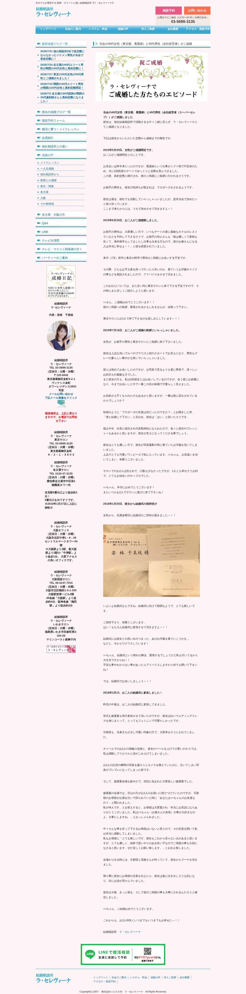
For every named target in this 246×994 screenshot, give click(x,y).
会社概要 (173, 28)
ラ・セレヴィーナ (130, 931)
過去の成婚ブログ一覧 (56, 111)
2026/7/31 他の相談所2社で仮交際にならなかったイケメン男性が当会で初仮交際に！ (62, 55)
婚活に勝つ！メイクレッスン (60, 129)
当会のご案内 (73, 28)
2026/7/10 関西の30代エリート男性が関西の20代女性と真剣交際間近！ (62, 85)
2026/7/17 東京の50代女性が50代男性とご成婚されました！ (62, 76)
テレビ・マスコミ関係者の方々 (62, 249)
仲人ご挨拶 (148, 28)
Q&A (45, 223)
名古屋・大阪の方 (53, 214)
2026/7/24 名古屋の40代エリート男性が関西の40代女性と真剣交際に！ (62, 66)
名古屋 (44, 192)
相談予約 (169, 10)
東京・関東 (47, 186)
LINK (45, 231)
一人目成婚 (47, 168)
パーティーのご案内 (55, 257)
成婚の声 (123, 28)
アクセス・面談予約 (198, 28)
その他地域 (47, 203)
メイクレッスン (49, 162)
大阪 (43, 197)
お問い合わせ (197, 10)
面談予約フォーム (53, 120)
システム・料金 (98, 28)
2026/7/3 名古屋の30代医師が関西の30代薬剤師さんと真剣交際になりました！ (62, 97)
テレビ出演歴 (50, 240)
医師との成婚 (48, 180)
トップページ (48, 28)
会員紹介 (47, 137)
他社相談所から (49, 174)
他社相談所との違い (55, 146)
